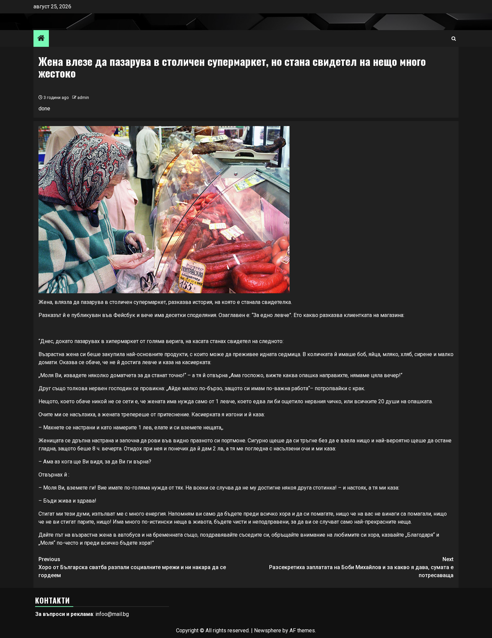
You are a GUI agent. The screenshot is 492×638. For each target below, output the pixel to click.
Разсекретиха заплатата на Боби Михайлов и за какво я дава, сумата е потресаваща (361, 567)
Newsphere (267, 630)
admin (83, 97)
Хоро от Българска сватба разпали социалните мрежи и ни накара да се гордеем (132, 567)
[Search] (453, 38)
